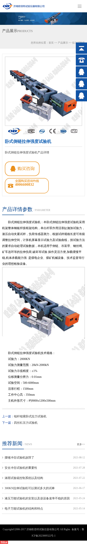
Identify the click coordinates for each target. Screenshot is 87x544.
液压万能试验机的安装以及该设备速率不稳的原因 (37, 498)
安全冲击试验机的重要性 (21, 467)
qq (22, 169)
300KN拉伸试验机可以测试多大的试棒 (30, 488)
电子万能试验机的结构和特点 (24, 508)
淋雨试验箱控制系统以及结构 (24, 478)
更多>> (81, 444)
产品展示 (63, 42)
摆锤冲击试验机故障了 (19, 457)
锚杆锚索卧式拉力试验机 (30, 416)
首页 (51, 42)
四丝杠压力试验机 (26, 422)
